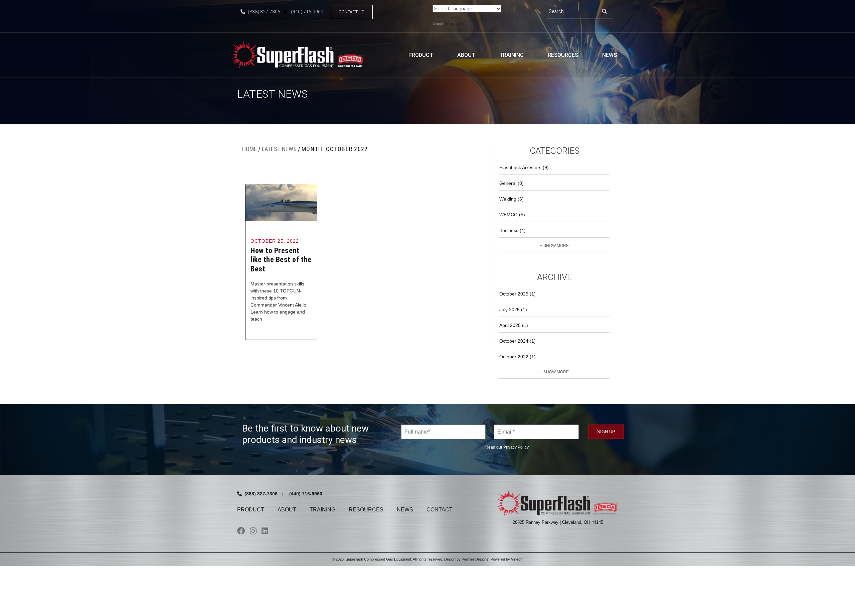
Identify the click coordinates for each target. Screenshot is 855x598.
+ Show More (554, 245)
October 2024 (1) (517, 341)
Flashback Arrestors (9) (524, 167)
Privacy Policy (516, 447)
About (466, 55)
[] (604, 11)
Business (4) (512, 230)
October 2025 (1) (517, 293)
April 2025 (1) (513, 325)
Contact (439, 509)
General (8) (511, 183)
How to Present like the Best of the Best (280, 259)
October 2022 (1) (517, 356)
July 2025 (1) (513, 309)
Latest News (279, 148)
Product (420, 55)
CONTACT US (351, 11)
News (609, 55)
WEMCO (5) (512, 214)
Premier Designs (475, 559)
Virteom (517, 559)
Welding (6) (511, 199)
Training (511, 55)
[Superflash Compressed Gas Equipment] (300, 54)
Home (249, 148)
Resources (563, 55)
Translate (455, 24)
